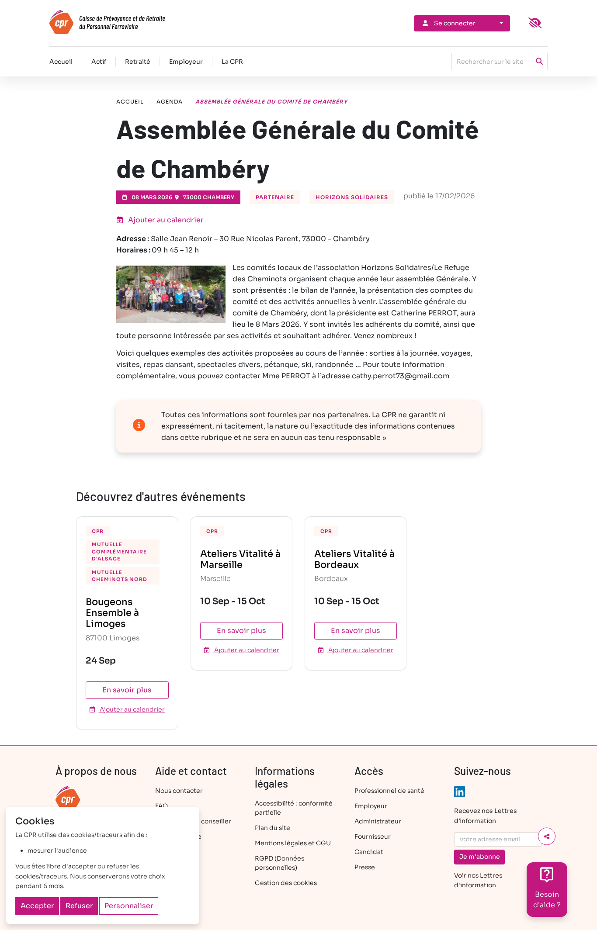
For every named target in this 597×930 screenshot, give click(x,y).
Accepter (37, 905)
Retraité (137, 62)
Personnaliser (128, 905)
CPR (98, 531)
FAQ (161, 806)
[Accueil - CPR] (122, 22)
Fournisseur (372, 836)
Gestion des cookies (286, 883)
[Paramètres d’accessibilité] (534, 23)
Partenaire (275, 197)
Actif (98, 62)
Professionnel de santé (389, 791)
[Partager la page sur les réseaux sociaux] (546, 836)
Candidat (368, 852)
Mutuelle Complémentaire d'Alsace (119, 551)
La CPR (232, 62)
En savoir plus (127, 690)
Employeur (186, 62)
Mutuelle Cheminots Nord (119, 576)
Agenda (169, 101)
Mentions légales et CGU (293, 843)
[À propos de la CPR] (68, 798)
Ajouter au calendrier (165, 220)
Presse (364, 867)
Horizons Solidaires (352, 197)
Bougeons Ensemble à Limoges (112, 612)
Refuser (79, 905)
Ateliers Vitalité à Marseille (240, 559)
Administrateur (377, 821)
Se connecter (455, 23)
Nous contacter (179, 791)
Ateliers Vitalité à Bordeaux (354, 559)
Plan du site (272, 828)
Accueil (61, 62)
